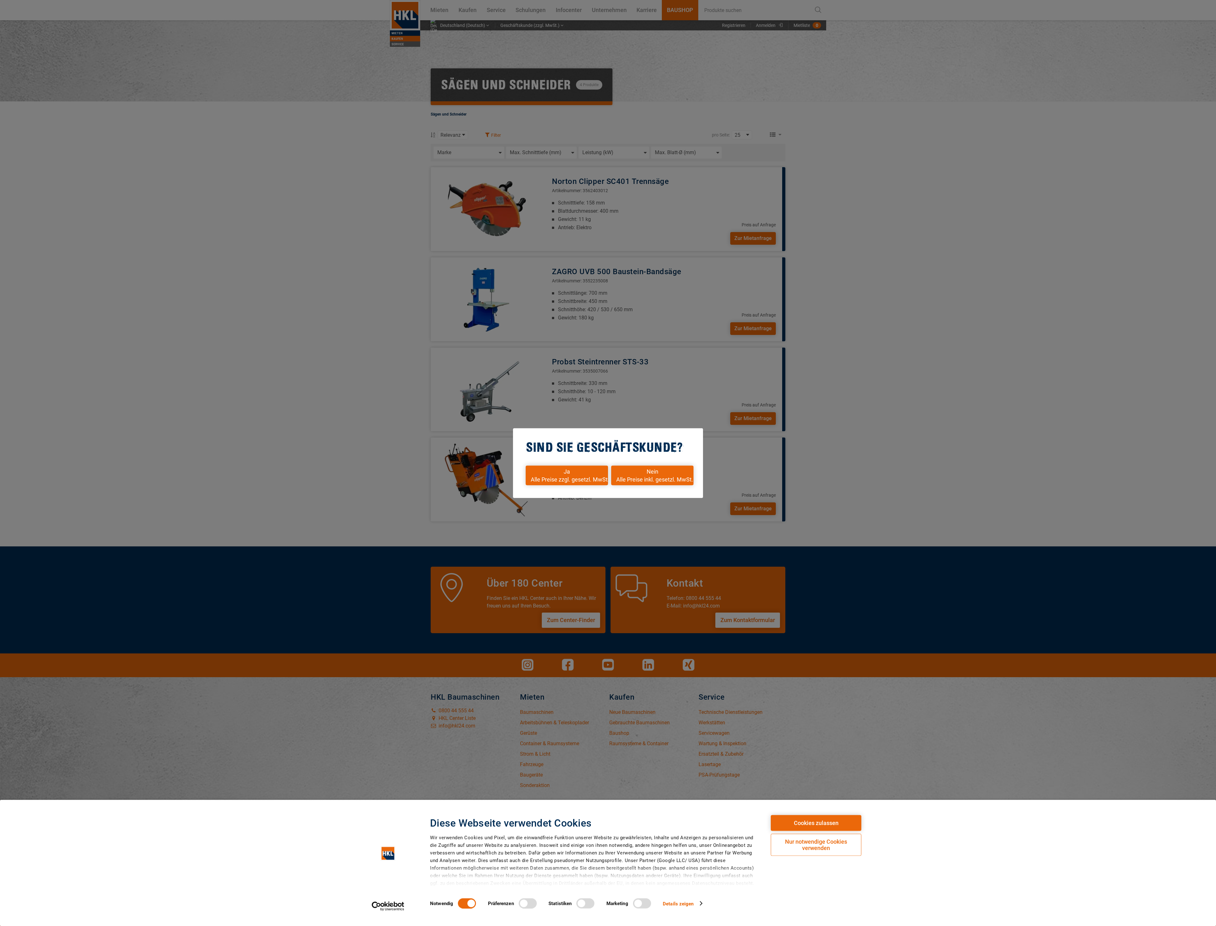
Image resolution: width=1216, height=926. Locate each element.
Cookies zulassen (816, 823)
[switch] (528, 903)
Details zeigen (678, 903)
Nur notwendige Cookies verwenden (816, 844)
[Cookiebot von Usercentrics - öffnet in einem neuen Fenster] (388, 906)
